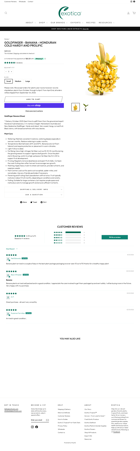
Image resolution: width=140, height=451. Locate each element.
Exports (76, 22)
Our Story (88, 409)
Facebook (116, 432)
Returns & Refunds (64, 413)
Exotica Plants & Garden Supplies (95, 426)
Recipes (91, 22)
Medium (18, 81)
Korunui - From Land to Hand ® (95, 416)
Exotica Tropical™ (91, 413)
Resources (106, 22)
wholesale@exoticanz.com (13, 411)
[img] (11, 255)
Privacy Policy (62, 426)
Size (6, 77)
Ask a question (34, 194)
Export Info (88, 436)
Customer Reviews (10, 2)
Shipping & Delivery (64, 409)
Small (8, 81)
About (30, 22)
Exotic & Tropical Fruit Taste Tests (69, 423)
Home (6, 39)
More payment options (34, 111)
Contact (30, 2)
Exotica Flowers (90, 429)
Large (27, 81)
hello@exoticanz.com (11, 409)
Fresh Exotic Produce (92, 419)
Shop (42, 22)
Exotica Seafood (90, 423)
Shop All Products (90, 432)
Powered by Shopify (70, 442)
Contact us (61, 432)
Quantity (9, 67)
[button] (9, 63)
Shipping (16, 53)
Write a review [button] (115, 237)
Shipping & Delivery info (34, 189)
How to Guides (63, 419)
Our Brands (58, 22)
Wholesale (22, 2)
